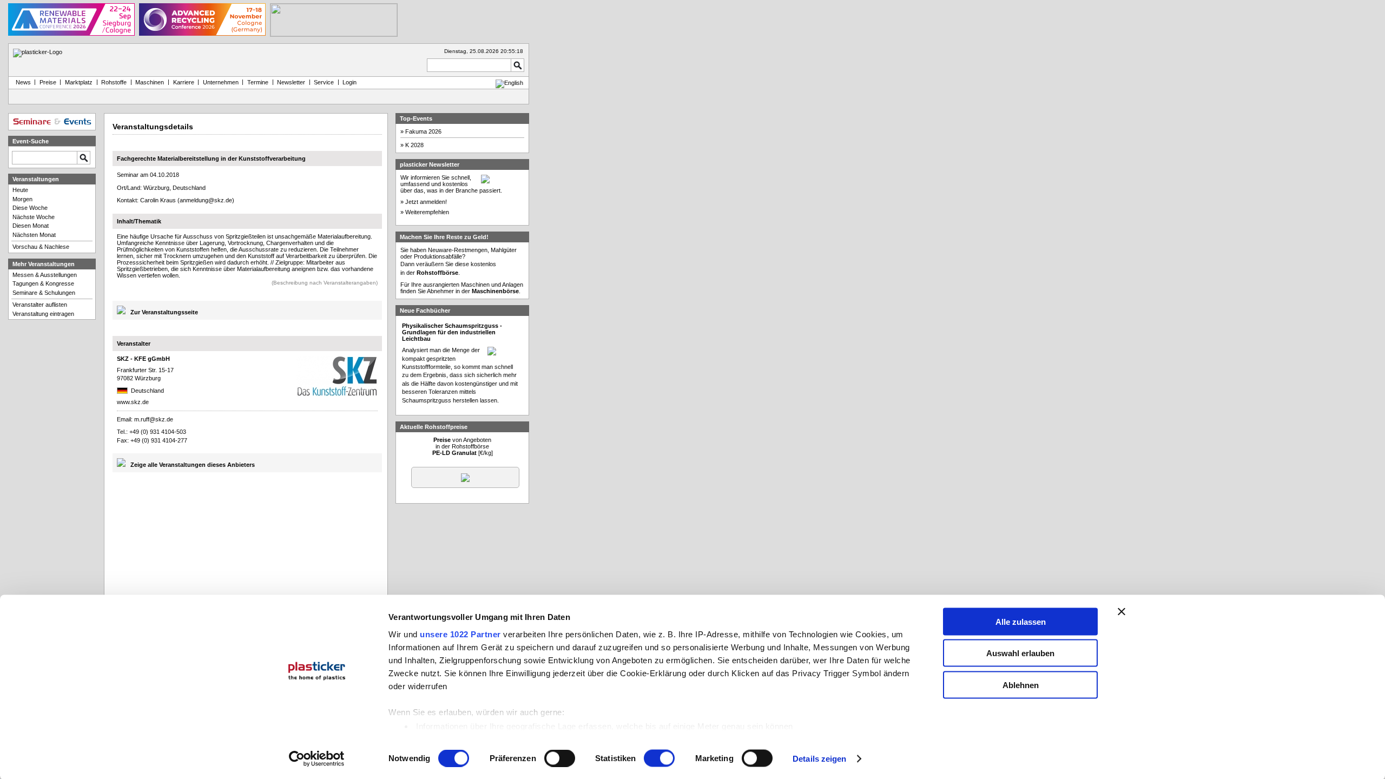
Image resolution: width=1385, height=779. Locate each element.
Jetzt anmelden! (426, 202)
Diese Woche (30, 207)
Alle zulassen (1020, 621)
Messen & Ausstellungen (44, 275)
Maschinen (149, 82)
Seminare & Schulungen (43, 292)
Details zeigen (819, 758)
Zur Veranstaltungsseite (164, 312)
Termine (257, 82)
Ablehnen (1021, 684)
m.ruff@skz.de (153, 419)
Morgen (22, 199)
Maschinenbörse (495, 291)
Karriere (183, 82)
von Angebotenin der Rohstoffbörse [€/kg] (462, 446)
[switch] (559, 758)
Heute (20, 190)
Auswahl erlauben (1020, 653)
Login (349, 82)
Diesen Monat (30, 225)
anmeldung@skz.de (206, 200)
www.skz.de (133, 402)
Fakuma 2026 (423, 131)
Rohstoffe (114, 82)
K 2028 (414, 145)
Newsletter (291, 82)
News (21, 82)
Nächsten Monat (34, 235)
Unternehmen (221, 82)
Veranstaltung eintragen (43, 314)
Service (324, 82)
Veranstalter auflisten (39, 304)
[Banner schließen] (1121, 611)
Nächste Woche (33, 217)
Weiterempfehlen (427, 212)
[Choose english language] (509, 83)
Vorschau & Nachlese (40, 246)
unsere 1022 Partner (460, 633)
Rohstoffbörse (437, 272)
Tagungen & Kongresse (43, 283)
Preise (47, 82)
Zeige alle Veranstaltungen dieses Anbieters (192, 464)
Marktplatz (79, 82)
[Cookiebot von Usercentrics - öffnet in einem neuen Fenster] (316, 759)
